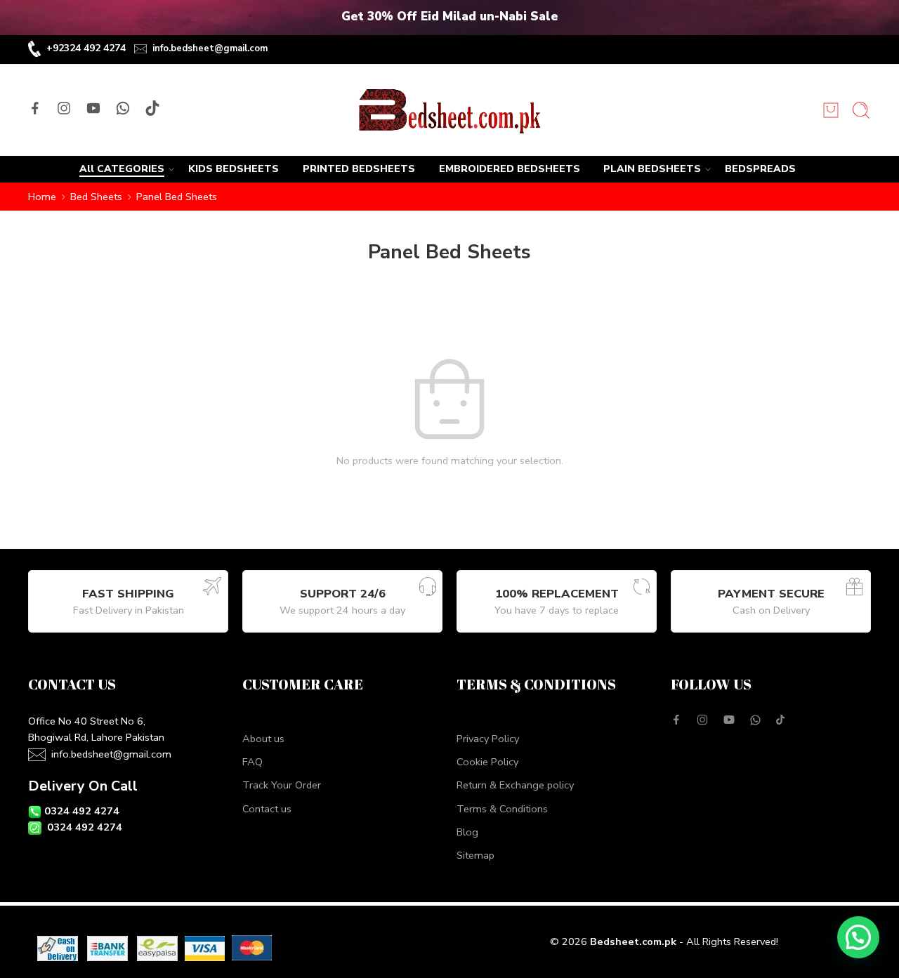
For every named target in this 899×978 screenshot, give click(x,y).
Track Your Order (281, 785)
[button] (858, 937)
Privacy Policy (488, 739)
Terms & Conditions (502, 809)
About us (263, 739)
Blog (467, 832)
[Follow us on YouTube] (93, 108)
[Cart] (831, 110)
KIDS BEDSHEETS (233, 169)
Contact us (266, 809)
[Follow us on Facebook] (35, 108)
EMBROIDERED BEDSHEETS (509, 169)
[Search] (861, 110)
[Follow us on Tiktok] (152, 108)
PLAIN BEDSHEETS (652, 169)
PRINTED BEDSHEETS (359, 169)
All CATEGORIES (121, 169)
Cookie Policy (487, 762)
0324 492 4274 (81, 811)
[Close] (882, 17)
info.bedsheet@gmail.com (210, 48)
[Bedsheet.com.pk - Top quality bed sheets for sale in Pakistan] (449, 110)
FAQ (252, 762)
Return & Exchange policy (515, 785)
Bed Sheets (96, 197)
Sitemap (475, 855)
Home (42, 197)
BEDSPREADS (760, 169)
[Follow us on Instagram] (64, 108)
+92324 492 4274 (86, 48)
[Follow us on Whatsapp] (123, 108)
